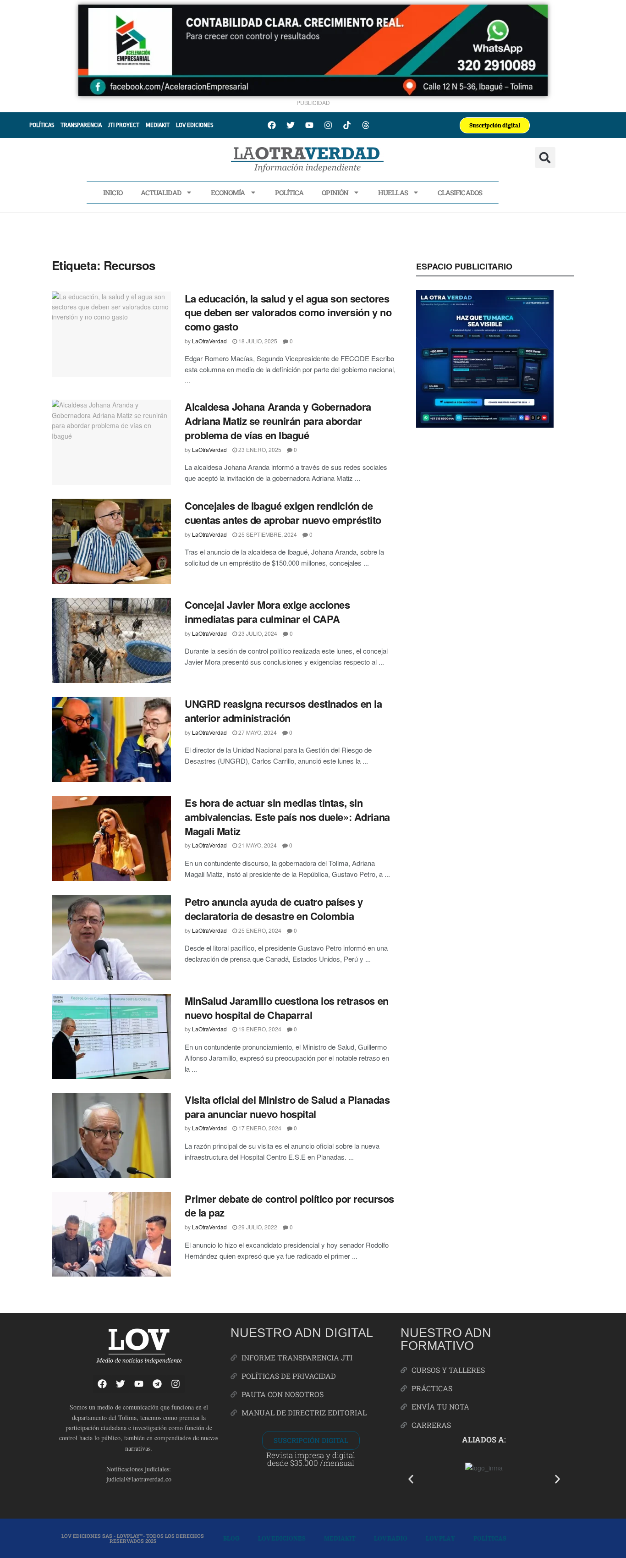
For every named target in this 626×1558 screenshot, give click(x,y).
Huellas (393, 192)
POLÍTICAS (41, 124)
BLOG (231, 1538)
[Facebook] (272, 125)
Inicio (112, 192)
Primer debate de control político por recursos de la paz (289, 1205)
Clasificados (460, 192)
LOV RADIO (390, 1538)
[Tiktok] (347, 125)
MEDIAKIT (158, 124)
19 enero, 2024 (259, 1029)
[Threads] (365, 125)
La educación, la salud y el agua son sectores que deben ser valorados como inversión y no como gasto (288, 312)
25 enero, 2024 (259, 930)
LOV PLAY (440, 1538)
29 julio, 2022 (257, 1227)
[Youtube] (309, 125)
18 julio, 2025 (257, 341)
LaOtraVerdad (209, 341)
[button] (545, 157)
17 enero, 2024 (259, 1128)
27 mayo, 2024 (257, 732)
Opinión (335, 192)
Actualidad (161, 192)
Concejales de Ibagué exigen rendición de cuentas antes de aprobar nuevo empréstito (283, 512)
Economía (228, 192)
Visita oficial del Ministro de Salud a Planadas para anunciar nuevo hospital (287, 1106)
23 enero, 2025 (259, 449)
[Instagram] (328, 125)
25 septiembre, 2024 (267, 534)
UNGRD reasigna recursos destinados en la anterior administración (283, 710)
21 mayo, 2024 (257, 845)
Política (289, 192)
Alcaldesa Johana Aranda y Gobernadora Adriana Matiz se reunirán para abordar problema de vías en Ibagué (278, 420)
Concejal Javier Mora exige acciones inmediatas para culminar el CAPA (267, 611)
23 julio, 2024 (257, 633)
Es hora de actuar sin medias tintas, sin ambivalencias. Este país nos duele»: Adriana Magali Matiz (287, 816)
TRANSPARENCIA (81, 124)
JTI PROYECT (123, 124)
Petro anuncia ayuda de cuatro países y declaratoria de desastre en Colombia (273, 908)
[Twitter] (290, 125)
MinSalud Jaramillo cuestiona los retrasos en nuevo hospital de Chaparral (287, 1007)
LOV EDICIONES (194, 124)
